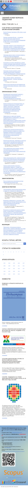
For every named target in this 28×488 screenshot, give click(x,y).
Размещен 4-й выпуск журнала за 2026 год (12, 284)
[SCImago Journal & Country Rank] (14, 477)
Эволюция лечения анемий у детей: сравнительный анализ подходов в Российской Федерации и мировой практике (14, 72)
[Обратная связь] (6, 1)
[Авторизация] (3, 1)
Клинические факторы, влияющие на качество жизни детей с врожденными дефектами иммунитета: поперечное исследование (14, 142)
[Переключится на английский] (8, 1)
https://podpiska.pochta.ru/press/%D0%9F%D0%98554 (13, 451)
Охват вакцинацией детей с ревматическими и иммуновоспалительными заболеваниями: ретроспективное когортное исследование (14, 159)
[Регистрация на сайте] (1, 1)
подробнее (4, 325)
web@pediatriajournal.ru (17, 432)
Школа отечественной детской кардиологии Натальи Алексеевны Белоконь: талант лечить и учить (14, 86)
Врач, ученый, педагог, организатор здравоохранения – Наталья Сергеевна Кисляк (12, 79)
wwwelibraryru (7, 447)
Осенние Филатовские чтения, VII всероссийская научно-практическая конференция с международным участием (13, 361)
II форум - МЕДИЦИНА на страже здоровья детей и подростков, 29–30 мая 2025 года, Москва (14, 378)
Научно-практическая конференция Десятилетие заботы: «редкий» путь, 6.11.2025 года (13, 330)
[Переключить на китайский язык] (11, 1)
